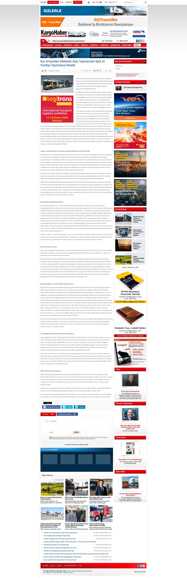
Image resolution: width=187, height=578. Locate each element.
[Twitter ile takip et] (140, 41)
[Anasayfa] (44, 41)
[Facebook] (43, 71)
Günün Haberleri (53, 2)
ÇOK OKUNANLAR (121, 209)
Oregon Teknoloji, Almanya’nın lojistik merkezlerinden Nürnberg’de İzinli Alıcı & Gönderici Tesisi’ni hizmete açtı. (76, 526)
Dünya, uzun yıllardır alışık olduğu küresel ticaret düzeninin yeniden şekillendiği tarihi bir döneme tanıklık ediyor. (130, 395)
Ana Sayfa (43, 2)
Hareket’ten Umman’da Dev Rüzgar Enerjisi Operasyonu (60, 533)
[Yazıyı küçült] (105, 71)
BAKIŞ (118, 369)
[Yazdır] (100, 71)
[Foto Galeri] (107, 41)
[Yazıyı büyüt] (110, 71)
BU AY (124, 267)
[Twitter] (46, 71)
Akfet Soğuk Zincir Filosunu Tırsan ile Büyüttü (138, 232)
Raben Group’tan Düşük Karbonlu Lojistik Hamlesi (138, 259)
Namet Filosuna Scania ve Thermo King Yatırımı (138, 219)
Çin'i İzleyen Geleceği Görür (133, 87)
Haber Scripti (138, 572)
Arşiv (61, 2)
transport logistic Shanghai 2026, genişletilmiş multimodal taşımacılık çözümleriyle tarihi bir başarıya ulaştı (76, 554)
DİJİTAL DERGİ (120, 438)
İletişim (59, 565)
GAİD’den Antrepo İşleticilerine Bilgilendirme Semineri (60, 548)
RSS (80, 565)
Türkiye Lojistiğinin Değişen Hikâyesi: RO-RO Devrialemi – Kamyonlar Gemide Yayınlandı (70, 542)
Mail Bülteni (78, 2)
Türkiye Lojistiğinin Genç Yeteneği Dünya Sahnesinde (60, 539)
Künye (52, 565)
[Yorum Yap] (95, 71)
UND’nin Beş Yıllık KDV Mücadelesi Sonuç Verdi (68, 42)
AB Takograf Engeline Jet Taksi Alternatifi (56, 545)
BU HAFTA (131, 267)
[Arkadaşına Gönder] (98, 71)
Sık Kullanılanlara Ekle (70, 565)
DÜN (136, 267)
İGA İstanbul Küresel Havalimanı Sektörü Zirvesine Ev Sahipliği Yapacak (137, 245)
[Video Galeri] (122, 41)
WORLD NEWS (120, 472)
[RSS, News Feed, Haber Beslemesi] (143, 41)
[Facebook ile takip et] (137, 41)
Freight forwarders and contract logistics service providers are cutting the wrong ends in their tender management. (130, 429)
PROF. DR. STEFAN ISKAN (124, 403)
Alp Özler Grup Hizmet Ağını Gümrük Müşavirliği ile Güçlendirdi (62, 557)
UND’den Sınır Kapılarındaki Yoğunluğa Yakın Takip (59, 551)
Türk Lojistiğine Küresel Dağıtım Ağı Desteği (57, 536)
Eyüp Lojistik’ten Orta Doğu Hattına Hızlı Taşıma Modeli (60, 560)
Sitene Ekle (69, 2)
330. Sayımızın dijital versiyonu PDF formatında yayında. (130, 461)
